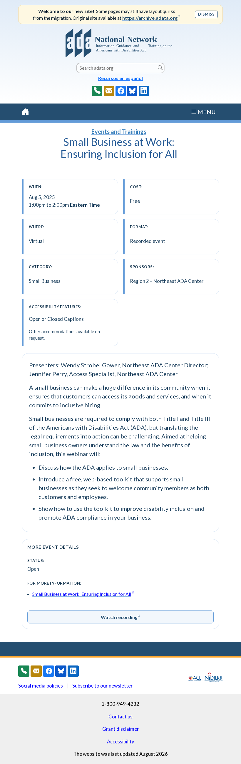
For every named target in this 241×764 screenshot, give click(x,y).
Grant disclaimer (120, 729)
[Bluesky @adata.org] (132, 91)
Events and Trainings (118, 131)
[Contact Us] (109, 91)
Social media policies (40, 686)
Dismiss (206, 14)
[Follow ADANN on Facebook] (121, 91)
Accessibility (120, 741)
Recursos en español (120, 78)
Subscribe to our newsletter (102, 686)
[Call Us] (97, 91)
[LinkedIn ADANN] (144, 91)
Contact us (120, 716)
